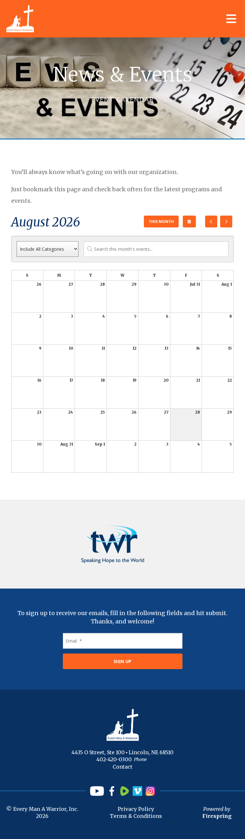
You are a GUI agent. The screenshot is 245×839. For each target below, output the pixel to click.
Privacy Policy (136, 809)
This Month (161, 221)
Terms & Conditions (136, 816)
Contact (122, 767)
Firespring (217, 816)
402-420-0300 (114, 759)
